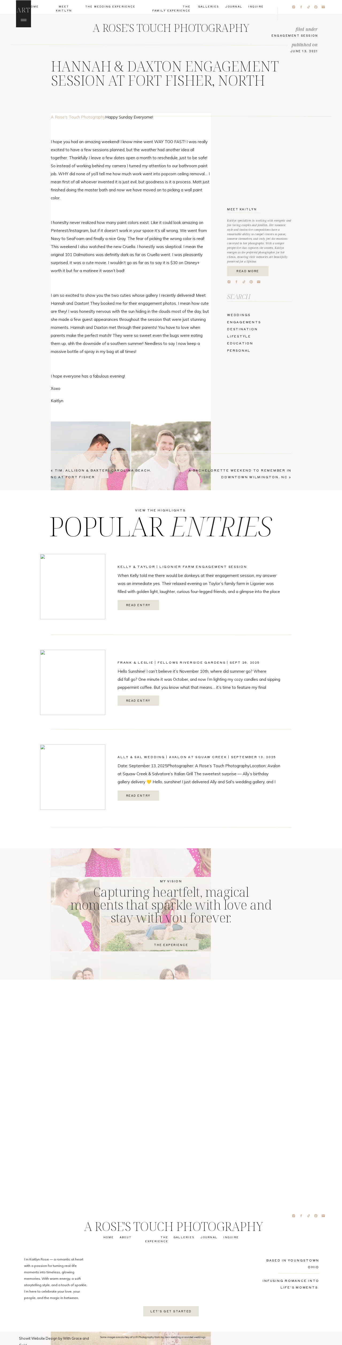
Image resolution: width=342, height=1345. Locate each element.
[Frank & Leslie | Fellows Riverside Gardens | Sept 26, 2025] (72, 682)
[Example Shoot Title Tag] (90, 481)
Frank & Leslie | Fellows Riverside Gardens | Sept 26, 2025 (189, 662)
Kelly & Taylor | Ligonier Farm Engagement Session (182, 566)
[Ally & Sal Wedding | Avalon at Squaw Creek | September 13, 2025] (72, 777)
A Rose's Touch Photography (78, 117)
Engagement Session (294, 35)
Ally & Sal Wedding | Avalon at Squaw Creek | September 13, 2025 (197, 757)
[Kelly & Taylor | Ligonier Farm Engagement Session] (72, 586)
